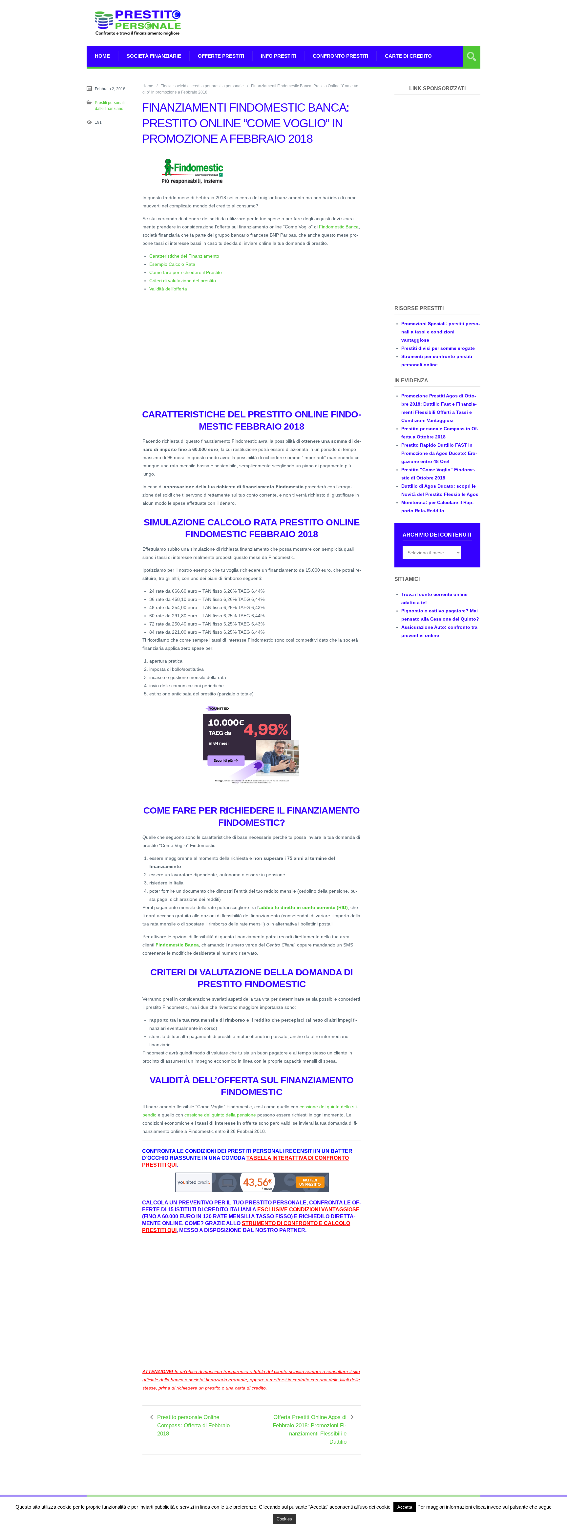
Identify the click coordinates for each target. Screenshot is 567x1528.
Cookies (284, 1519)
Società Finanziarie (154, 56)
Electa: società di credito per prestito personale (202, 86)
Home (102, 56)
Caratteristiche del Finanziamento (184, 256)
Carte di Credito (408, 56)
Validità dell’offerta (168, 288)
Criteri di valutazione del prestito (182, 280)
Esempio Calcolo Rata (172, 264)
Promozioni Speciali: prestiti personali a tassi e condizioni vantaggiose (440, 332)
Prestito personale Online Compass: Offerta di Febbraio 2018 (193, 1425)
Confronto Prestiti (340, 56)
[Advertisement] (361, 23)
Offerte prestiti (221, 56)
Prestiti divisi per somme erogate (438, 348)
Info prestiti (278, 56)
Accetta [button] (404, 1507)
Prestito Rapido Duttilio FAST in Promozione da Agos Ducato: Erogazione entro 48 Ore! (439, 453)
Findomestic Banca (339, 226)
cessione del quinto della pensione (220, 1114)
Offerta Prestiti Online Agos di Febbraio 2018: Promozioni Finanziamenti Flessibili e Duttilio (309, 1429)
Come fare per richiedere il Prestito (185, 272)
